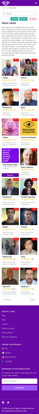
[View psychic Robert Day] (10, 252)
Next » (33, 299)
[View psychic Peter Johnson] (10, 162)
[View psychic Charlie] (28, 222)
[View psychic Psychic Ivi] (10, 192)
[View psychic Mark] (28, 103)
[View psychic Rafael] (10, 222)
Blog (3, 315)
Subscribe (19, 388)
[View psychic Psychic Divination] (28, 132)
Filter (24, 19)
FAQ (3, 320)
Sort (15, 19)
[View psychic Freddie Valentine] (28, 192)
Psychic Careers (8, 328)
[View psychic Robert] (28, 73)
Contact (5, 324)
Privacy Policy (7, 333)
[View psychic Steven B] (10, 282)
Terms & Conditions (9, 337)
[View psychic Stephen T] (28, 282)
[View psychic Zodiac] (10, 73)
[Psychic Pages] (6, 3)
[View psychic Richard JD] (10, 103)
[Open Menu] (36, 3)
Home (3, 8)
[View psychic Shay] (28, 252)
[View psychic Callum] (10, 132)
